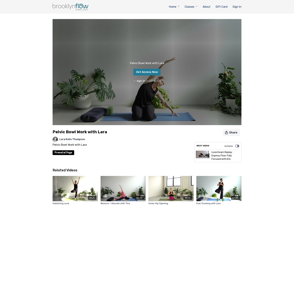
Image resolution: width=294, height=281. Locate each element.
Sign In (237, 6)
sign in (141, 80)
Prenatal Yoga (63, 152)
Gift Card (221, 6)
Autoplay (228, 146)
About (206, 6)
